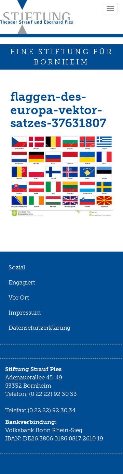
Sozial (17, 267)
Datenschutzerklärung (39, 327)
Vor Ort (19, 297)
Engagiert (22, 282)
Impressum (25, 312)
